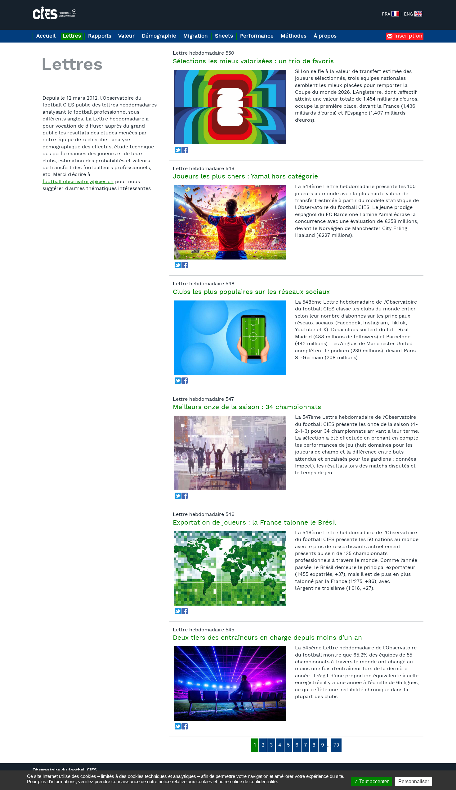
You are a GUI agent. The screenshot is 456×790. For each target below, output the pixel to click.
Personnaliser (413, 781)
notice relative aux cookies (185, 781)
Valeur (126, 36)
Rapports (99, 36)
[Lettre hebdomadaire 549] (230, 222)
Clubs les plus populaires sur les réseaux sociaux (251, 292)
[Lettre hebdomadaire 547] (230, 453)
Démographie (159, 36)
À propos (325, 36)
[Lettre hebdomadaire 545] (230, 683)
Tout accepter (373, 781)
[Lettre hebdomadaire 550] (230, 107)
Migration (195, 36)
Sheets (224, 36)
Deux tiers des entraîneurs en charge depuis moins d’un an (267, 638)
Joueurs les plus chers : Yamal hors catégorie (245, 177)
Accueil (46, 36)
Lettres (72, 36)
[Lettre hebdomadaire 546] (230, 568)
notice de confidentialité (253, 781)
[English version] (418, 13)
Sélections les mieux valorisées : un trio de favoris (253, 61)
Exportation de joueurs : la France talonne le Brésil (254, 523)
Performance (257, 36)
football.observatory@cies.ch (78, 181)
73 (336, 745)
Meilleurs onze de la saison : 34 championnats (247, 407)
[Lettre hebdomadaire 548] (230, 338)
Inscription (407, 36)
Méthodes (293, 36)
